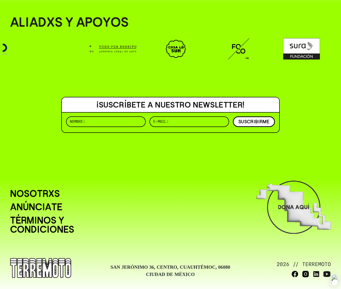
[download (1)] (334, 280)
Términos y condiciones (42, 225)
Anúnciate (36, 207)
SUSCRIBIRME (253, 121)
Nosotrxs (35, 193)
